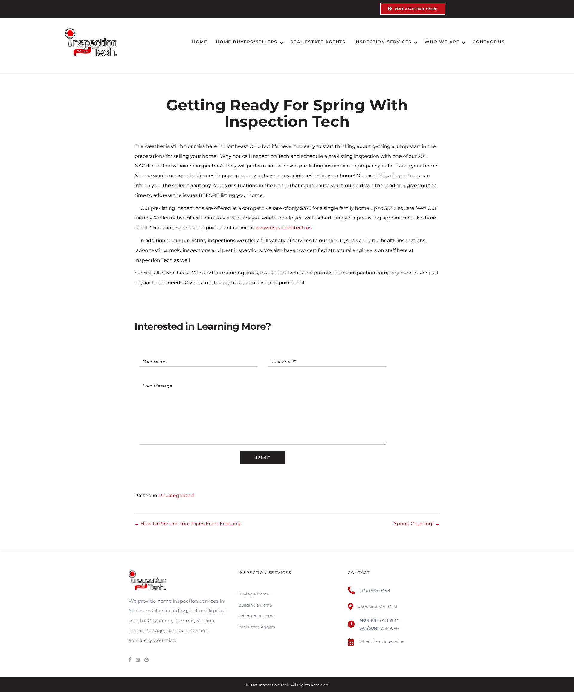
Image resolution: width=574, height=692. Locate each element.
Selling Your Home (256, 615)
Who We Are (442, 42)
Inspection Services (383, 42)
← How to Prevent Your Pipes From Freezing (188, 523)
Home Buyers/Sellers (246, 42)
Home (199, 42)
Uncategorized (176, 495)
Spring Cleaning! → (416, 523)
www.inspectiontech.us (283, 227)
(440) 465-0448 (374, 590)
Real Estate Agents (318, 42)
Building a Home (255, 605)
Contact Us (488, 42)
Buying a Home (253, 594)
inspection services (196, 601)
